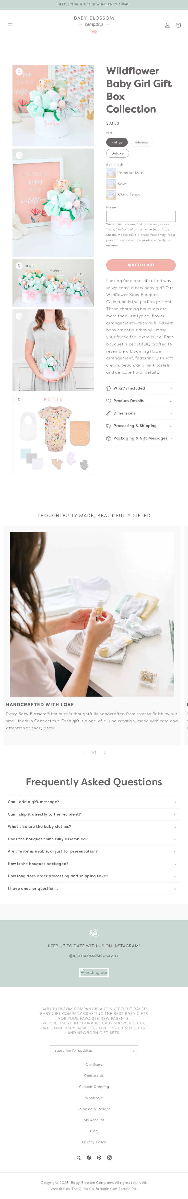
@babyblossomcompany (94, 956)
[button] (10, 25)
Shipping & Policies (94, 1109)
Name (111, 207)
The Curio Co (82, 1189)
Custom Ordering (94, 1086)
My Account (94, 1120)
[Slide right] (104, 752)
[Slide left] (83, 752)
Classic (144, 143)
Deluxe (117, 153)
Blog (94, 1131)
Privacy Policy (94, 1142)
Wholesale (94, 1098)
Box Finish (114, 165)
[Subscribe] (132, 1050)
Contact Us (94, 1075)
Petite (117, 142)
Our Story (93, 1064)
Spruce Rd (127, 1189)
